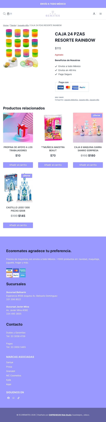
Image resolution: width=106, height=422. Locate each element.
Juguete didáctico (71, 100)
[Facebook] (8, 398)
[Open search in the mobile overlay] (4, 13)
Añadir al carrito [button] (18, 165)
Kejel (8, 384)
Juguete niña (84, 100)
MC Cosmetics (13, 375)
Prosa (9, 366)
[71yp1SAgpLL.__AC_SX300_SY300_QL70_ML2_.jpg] (20, 48)
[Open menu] (100, 14)
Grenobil (10, 371)
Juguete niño (94, 100)
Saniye (9, 362)
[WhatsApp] (13, 398)
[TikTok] (18, 398)
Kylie (8, 380)
